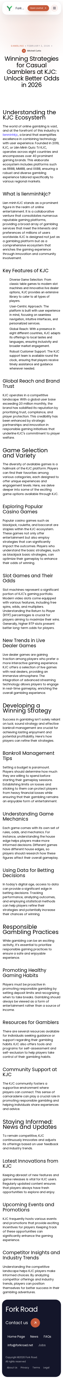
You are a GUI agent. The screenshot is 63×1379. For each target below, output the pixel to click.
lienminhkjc (10, 134)
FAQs (47, 1336)
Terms (36, 1367)
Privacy (25, 1367)
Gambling (17, 46)
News (34, 1336)
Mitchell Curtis (34, 50)
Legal (46, 1367)
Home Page (16, 1336)
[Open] (54, 8)
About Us (12, 1367)
